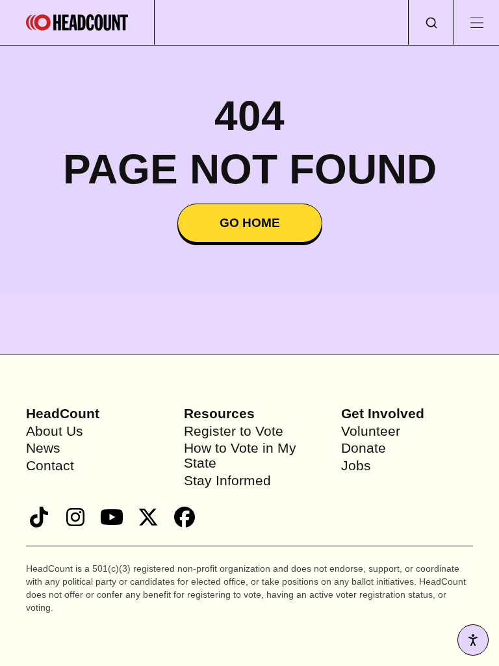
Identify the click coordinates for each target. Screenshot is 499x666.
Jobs (356, 465)
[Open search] (431, 22)
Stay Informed (229, 480)
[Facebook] (185, 517)
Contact (51, 465)
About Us (56, 431)
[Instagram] (75, 517)
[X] (148, 517)
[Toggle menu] (476, 22)
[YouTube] (112, 517)
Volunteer (372, 431)
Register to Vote (234, 431)
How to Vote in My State (242, 455)
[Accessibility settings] (473, 640)
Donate (364, 448)
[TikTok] (39, 517)
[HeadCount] (77, 22)
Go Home (249, 223)
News (44, 448)
